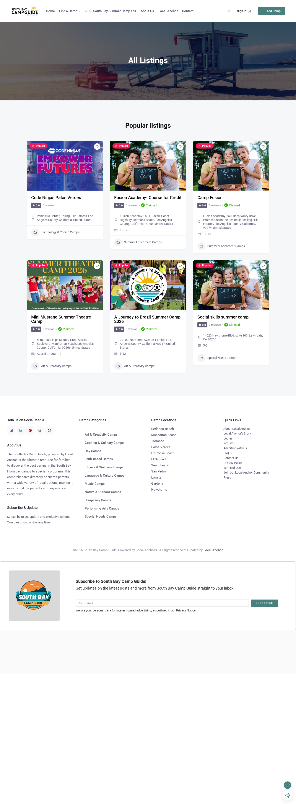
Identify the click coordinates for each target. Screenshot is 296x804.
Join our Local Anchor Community (246, 472)
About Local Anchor (236, 428)
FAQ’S (227, 453)
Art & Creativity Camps (56, 366)
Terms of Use (232, 467)
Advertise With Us (235, 448)
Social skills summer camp (223, 317)
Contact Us (230, 458)
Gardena (157, 483)
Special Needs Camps (221, 358)
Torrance (157, 441)
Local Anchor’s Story (237, 433)
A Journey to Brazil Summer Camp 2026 (147, 319)
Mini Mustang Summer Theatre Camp (61, 319)
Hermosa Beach (162, 453)
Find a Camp (68, 11)
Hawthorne (159, 490)
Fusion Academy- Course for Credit (148, 197)
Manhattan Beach (163, 435)
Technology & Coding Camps (60, 232)
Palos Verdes (161, 447)
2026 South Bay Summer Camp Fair (110, 11)
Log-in (227, 438)
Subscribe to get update (23, 516)
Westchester (160, 465)
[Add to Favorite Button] (97, 146)
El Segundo (159, 459)
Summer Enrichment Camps (143, 242)
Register (228, 443)
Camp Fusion (210, 197)
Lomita (156, 477)
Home (50, 11)
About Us (147, 11)
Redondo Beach (162, 429)
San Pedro (158, 471)
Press (227, 477)
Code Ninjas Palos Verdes (56, 197)
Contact (188, 11)
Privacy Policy (232, 462)
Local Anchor (168, 11)
